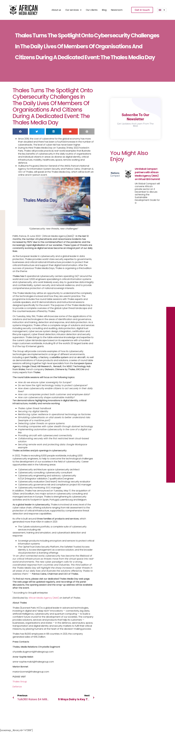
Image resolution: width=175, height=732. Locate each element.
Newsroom (116, 10)
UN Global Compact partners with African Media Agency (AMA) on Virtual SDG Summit (147, 174)
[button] (20, 131)
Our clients (91, 10)
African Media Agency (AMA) (44, 597)
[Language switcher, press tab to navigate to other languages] (161, 10)
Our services (72, 10)
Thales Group (20, 681)
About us (56, 10)
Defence (17, 686)
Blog (104, 10)
